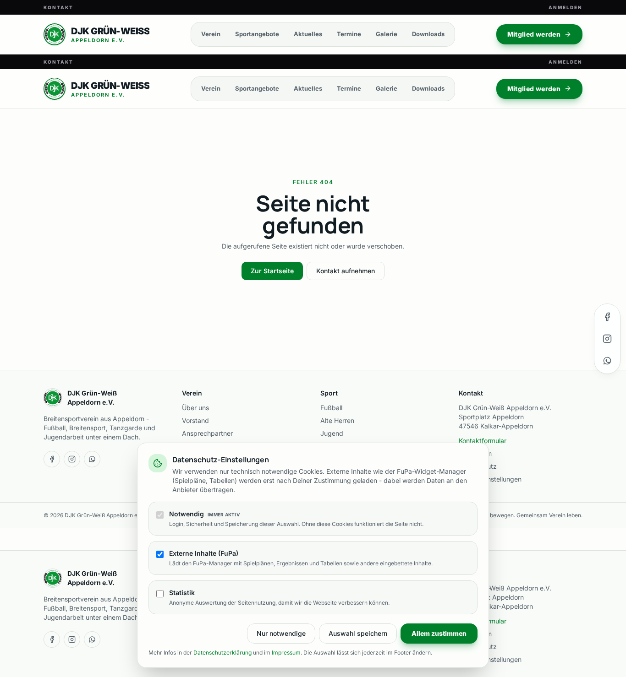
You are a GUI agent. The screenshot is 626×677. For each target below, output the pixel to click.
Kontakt (58, 7)
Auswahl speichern (358, 633)
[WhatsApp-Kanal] (607, 361)
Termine (349, 34)
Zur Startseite (272, 271)
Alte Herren (337, 420)
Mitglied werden (533, 34)
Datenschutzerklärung (222, 652)
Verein (210, 34)
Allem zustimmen (439, 633)
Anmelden (565, 7)
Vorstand (195, 420)
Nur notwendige (281, 633)
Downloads (428, 34)
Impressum (286, 652)
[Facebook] (607, 317)
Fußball (331, 408)
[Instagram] (607, 339)
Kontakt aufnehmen (345, 271)
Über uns (195, 408)
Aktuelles (308, 34)
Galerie (386, 34)
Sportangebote (257, 34)
